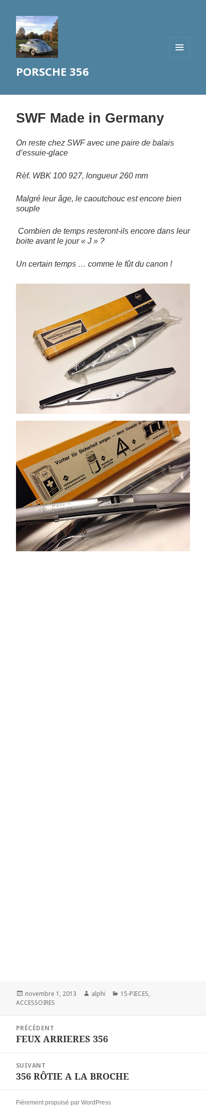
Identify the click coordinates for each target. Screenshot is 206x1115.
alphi (99, 993)
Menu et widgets (180, 57)
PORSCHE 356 (52, 71)
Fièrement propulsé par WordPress (63, 1102)
